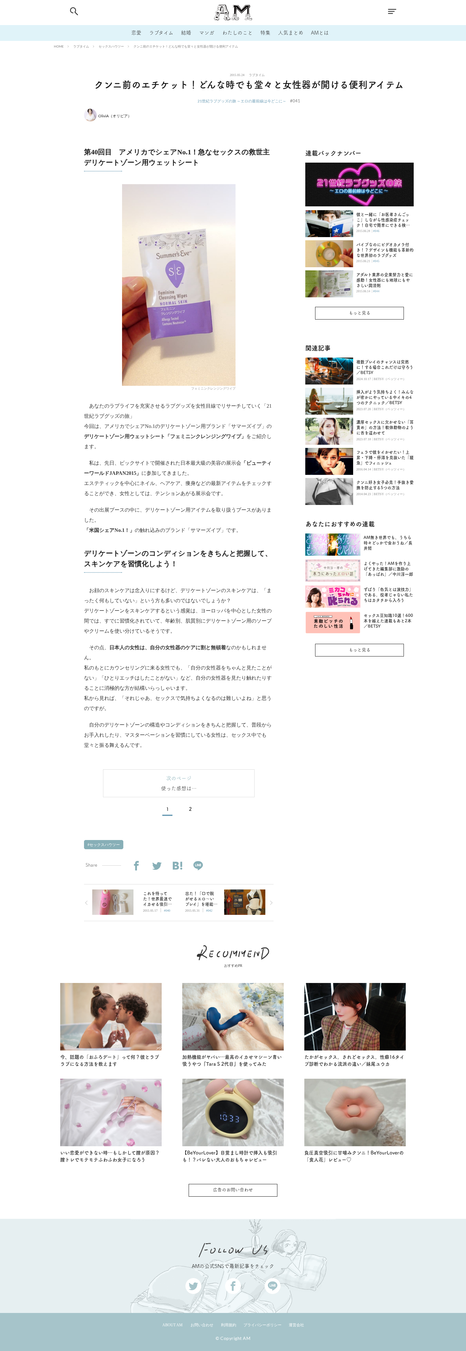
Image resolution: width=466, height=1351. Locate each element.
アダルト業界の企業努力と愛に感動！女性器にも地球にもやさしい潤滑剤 (384, 280)
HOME (59, 46)
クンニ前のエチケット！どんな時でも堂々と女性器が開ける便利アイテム (185, 46)
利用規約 (228, 1325)
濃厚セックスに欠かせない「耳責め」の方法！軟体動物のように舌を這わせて (385, 427)
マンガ (206, 32)
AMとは (320, 32)
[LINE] (198, 866)
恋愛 (136, 32)
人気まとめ (290, 32)
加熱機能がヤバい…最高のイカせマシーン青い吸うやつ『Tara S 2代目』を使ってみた (232, 1061)
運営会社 (296, 1325)
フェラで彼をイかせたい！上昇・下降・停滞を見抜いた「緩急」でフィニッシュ (385, 457)
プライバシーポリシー (262, 1325)
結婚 (186, 32)
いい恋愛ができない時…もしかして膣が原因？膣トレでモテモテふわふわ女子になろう (110, 1156)
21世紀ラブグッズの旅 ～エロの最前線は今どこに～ (241, 101)
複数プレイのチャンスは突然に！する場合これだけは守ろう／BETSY (384, 367)
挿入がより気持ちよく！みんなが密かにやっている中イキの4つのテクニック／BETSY (385, 397)
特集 (265, 32)
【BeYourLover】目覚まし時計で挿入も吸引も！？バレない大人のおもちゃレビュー (229, 1156)
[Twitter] (157, 866)
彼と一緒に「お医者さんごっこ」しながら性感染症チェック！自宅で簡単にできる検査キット (383, 220)
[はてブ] (177, 866)
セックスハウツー (111, 46)
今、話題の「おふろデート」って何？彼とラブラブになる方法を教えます (109, 1061)
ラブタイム (161, 32)
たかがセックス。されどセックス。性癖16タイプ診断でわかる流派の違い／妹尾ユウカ (354, 1061)
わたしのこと (237, 32)
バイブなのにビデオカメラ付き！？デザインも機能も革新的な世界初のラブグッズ (385, 249)
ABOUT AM (172, 1325)
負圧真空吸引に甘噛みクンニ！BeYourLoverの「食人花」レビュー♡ (354, 1156)
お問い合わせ (202, 1325)
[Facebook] (136, 866)
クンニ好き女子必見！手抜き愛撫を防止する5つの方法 (385, 485)
